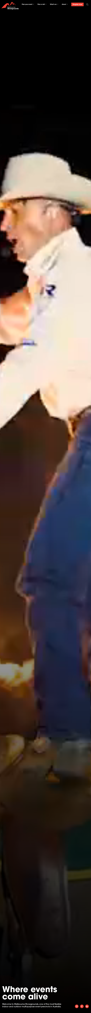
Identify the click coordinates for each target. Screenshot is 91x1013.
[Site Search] (87, 4)
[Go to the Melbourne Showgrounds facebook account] (82, 1006)
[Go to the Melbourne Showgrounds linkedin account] (87, 1006)
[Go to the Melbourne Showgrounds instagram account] (76, 1006)
